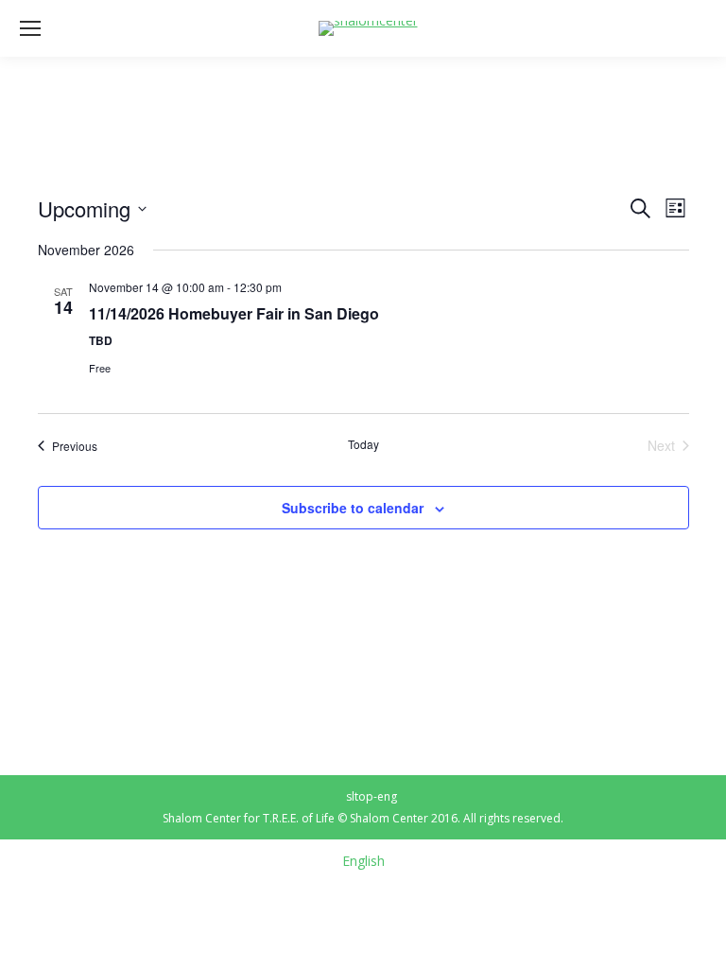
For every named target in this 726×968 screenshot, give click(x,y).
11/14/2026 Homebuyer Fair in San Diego (234, 313)
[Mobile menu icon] (30, 28)
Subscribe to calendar (353, 507)
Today (363, 444)
